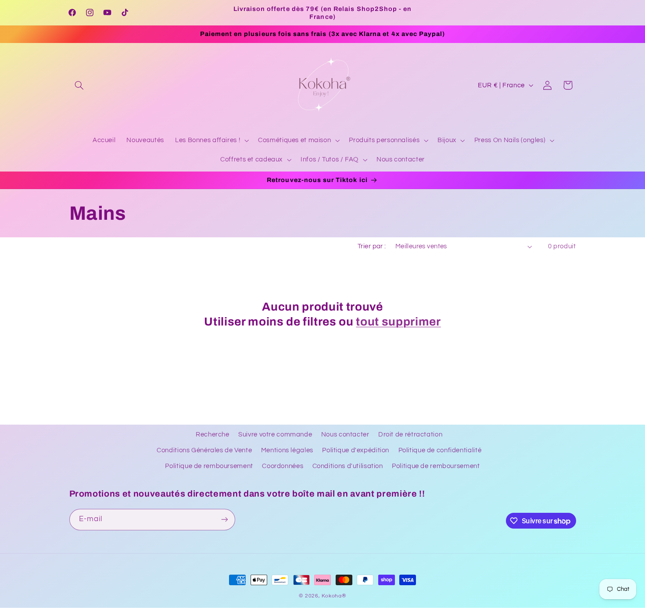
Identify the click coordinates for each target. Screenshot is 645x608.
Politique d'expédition (355, 450)
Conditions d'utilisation (347, 466)
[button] (79, 85)
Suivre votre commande (275, 434)
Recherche (212, 434)
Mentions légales (287, 450)
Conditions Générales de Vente (204, 450)
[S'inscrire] (224, 519)
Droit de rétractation (410, 434)
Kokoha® (334, 596)
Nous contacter (345, 434)
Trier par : (372, 246)
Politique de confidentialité (440, 450)
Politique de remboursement (209, 466)
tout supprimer (398, 321)
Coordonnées (282, 466)
